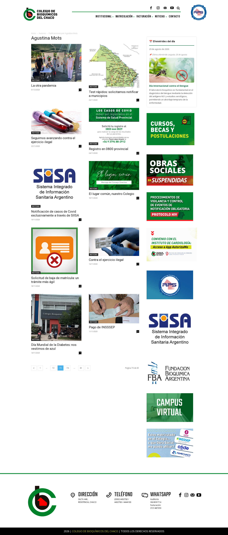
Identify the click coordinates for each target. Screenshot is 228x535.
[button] (178, 8)
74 (68, 368)
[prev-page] (33, 368)
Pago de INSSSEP (102, 327)
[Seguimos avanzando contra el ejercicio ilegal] (56, 121)
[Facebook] (151, 8)
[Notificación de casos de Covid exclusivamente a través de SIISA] (56, 184)
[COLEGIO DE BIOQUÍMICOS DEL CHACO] (43, 24)
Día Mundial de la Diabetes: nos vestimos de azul (53, 347)
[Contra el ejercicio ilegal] (114, 242)
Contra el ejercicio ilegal (106, 260)
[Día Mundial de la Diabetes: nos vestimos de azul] (56, 317)
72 (53, 368)
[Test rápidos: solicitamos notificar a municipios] (114, 66)
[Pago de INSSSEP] (114, 308)
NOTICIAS (36, 80)
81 (81, 368)
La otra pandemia (43, 85)
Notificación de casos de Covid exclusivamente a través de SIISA (55, 213)
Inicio (33, 33)
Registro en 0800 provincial (108, 149)
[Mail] (165, 8)
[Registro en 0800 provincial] (114, 126)
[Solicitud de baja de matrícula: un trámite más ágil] (56, 251)
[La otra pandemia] (56, 63)
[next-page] (88, 368)
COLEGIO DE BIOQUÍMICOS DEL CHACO (95, 531)
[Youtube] (172, 8)
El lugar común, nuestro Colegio (111, 194)
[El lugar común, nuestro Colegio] (114, 175)
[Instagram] (158, 8)
